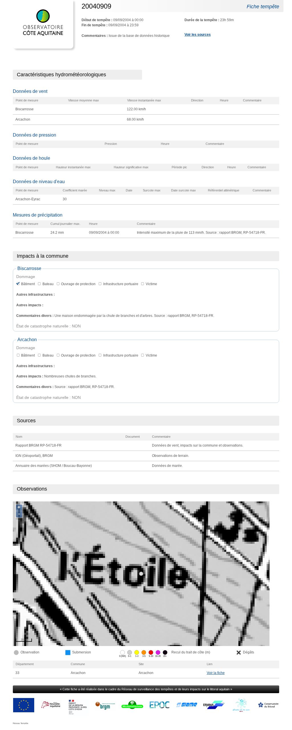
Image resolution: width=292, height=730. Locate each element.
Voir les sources (197, 34)
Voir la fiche (216, 673)
